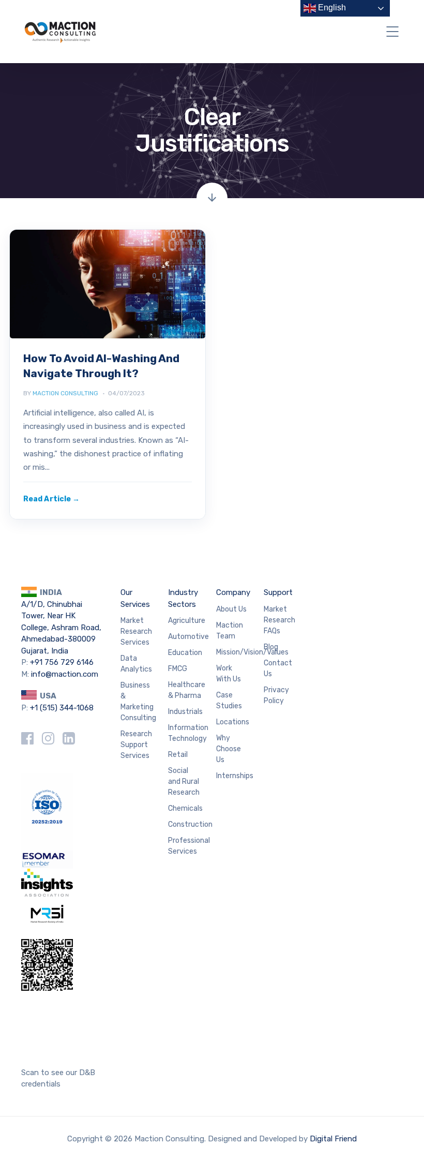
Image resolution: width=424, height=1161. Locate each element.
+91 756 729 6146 (62, 662)
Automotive (188, 636)
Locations (232, 722)
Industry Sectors (183, 598)
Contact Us (278, 668)
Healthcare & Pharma (186, 690)
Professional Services (189, 846)
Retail (178, 754)
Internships (234, 775)
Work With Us (228, 673)
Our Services (135, 598)
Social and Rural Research (184, 781)
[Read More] (51, 499)
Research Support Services (136, 745)
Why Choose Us (228, 749)
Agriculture (186, 620)
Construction (190, 824)
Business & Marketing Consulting (138, 701)
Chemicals (185, 808)
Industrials (185, 711)
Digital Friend (333, 1138)
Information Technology (188, 733)
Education (185, 652)
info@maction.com (64, 674)
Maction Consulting (65, 393)
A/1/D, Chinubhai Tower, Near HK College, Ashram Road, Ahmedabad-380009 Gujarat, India (61, 628)
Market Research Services (136, 631)
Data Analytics (136, 664)
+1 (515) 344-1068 (62, 707)
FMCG (177, 668)
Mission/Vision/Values (252, 652)
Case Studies (229, 700)
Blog (271, 647)
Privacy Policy (276, 695)
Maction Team (229, 631)
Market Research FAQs (279, 620)
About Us (231, 609)
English (331, 7)
